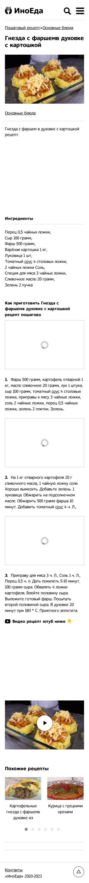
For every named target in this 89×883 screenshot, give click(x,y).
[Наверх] (78, 871)
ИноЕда (28, 11)
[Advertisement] (44, 177)
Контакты (13, 870)
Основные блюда (20, 113)
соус (28, 261)
